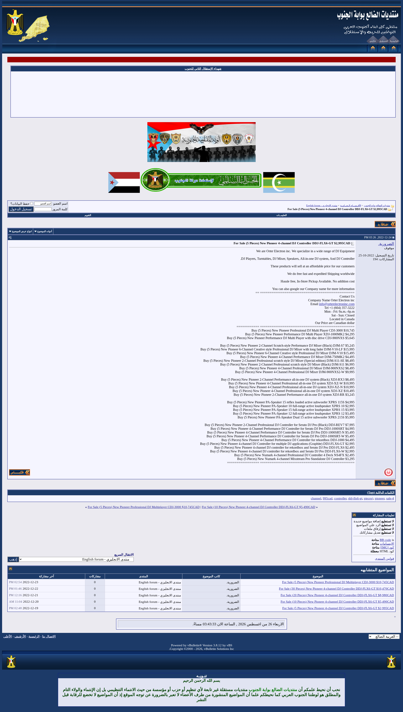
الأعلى (7, 636)
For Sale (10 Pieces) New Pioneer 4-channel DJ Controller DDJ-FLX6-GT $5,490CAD (258, 507)
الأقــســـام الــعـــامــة (350, 205)
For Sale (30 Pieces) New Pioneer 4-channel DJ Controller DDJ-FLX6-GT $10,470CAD (336, 588)
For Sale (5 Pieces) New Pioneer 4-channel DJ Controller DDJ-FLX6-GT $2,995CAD (338, 608)
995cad (327, 498)
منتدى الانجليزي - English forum (321, 205)
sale (388, 498)
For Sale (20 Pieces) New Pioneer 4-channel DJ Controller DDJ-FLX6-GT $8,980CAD (337, 595)
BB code (385, 540)
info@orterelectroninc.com (337, 304)
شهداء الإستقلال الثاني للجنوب (203, 68)
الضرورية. (386, 244)
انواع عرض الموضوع (22, 231)
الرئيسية (34, 636)
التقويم (88, 215)
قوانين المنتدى (384, 558)
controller (340, 498)
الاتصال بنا (49, 636)
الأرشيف (20, 636)
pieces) (368, 498)
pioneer (380, 498)
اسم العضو (60, 203)
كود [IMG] (387, 547)
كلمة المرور (60, 209)
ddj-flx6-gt (355, 498)
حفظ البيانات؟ (19, 203)
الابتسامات (387, 543)
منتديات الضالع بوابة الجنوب (377, 205)
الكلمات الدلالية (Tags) (380, 492)
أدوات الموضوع (44, 231)
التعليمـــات (281, 215)
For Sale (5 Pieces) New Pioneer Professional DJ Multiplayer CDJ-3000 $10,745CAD (144, 507)
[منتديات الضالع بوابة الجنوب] (11, 668)
